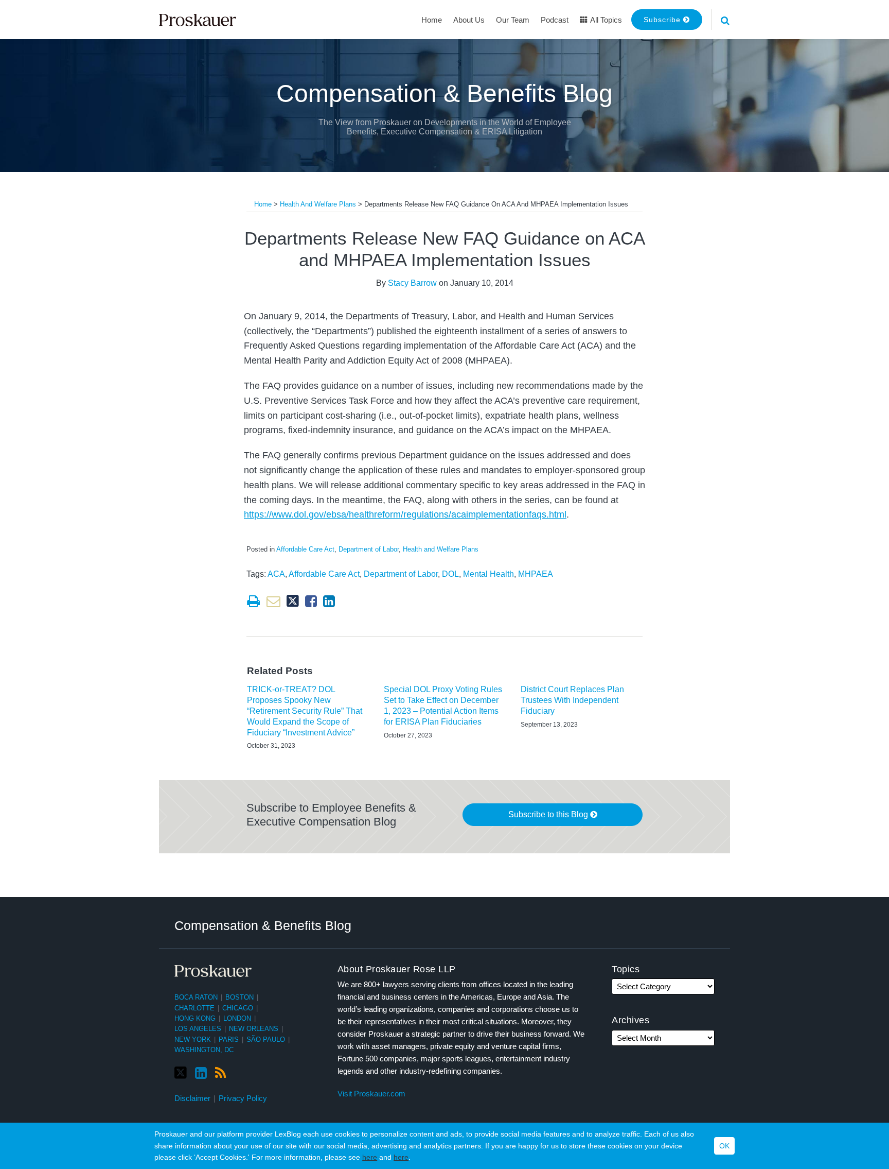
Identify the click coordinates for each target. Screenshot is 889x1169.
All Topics (605, 19)
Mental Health (488, 574)
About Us (469, 19)
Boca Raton (196, 997)
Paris (229, 1039)
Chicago (237, 1008)
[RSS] (220, 1073)
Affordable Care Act (305, 549)
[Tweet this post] (293, 601)
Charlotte (194, 1008)
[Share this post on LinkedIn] (329, 601)
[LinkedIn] (201, 1073)
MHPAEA (535, 574)
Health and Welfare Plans (318, 204)
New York (192, 1039)
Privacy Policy (243, 1098)
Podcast (554, 19)
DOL (450, 574)
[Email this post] (273, 601)
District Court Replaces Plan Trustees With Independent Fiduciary (572, 700)
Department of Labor (369, 549)
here (369, 1157)
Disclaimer (192, 1098)
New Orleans (253, 1029)
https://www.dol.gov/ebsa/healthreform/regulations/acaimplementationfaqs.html (405, 514)
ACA (276, 574)
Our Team (512, 19)
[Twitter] (180, 1072)
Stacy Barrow (412, 283)
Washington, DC (204, 1050)
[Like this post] (311, 601)
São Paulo (265, 1039)
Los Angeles (197, 1029)
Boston (239, 997)
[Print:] (253, 601)
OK (724, 1146)
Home (431, 19)
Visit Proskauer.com (371, 1093)
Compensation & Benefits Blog (444, 93)
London (237, 1018)
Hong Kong (195, 1018)
